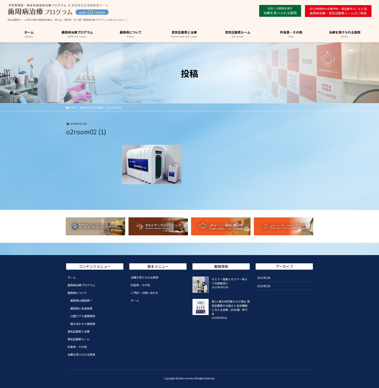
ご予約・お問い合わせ (144, 293)
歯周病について (77, 293)
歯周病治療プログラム (81, 285)
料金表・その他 (77, 347)
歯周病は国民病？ (81, 300)
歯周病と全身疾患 (81, 308)
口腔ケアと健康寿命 (82, 316)
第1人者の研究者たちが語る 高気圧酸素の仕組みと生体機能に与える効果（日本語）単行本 (231, 307)
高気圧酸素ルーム (79, 339)
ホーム (72, 277)
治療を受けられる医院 (81, 354)
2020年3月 (263, 286)
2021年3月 (263, 278)
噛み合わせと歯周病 (82, 324)
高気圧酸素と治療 (79, 331)
